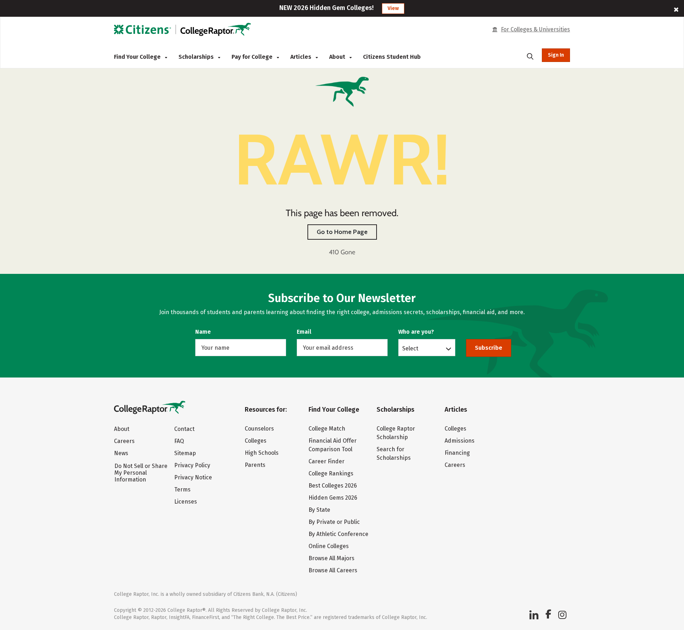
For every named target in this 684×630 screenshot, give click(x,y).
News (121, 453)
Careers (124, 441)
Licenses (185, 501)
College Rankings (331, 473)
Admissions (460, 440)
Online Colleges (329, 546)
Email (304, 331)
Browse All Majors (331, 558)
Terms (182, 489)
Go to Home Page (342, 232)
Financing (457, 452)
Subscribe (488, 347)
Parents (255, 465)
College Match (327, 428)
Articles (301, 56)
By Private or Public (334, 522)
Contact (184, 429)
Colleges (255, 440)
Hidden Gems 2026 (333, 497)
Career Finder (326, 461)
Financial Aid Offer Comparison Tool (333, 445)
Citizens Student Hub (392, 56)
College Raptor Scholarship (396, 433)
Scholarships (196, 56)
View (393, 8)
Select (410, 348)
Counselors (259, 428)
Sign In (556, 55)
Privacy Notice (193, 477)
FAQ (179, 441)
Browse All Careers (333, 570)
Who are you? (416, 331)
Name (203, 331)
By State (319, 509)
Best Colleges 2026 (333, 485)
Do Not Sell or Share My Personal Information (140, 473)
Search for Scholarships (394, 453)
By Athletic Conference (338, 534)
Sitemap (185, 453)
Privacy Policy (192, 465)
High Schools (262, 452)
